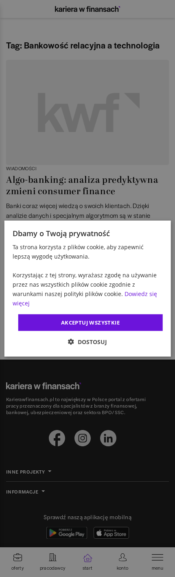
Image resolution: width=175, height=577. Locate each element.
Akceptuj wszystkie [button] (90, 322)
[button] (87, 342)
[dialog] (87, 288)
